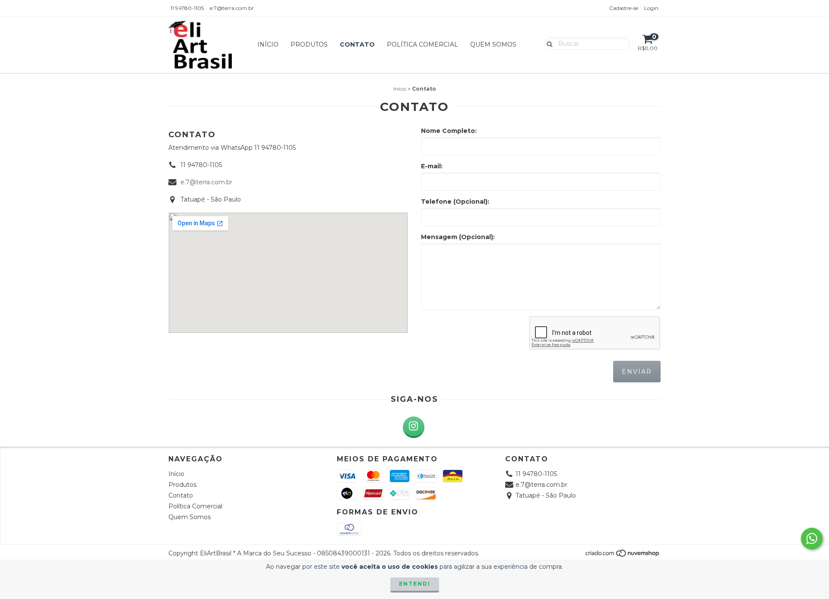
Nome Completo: (449, 131)
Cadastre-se (623, 8)
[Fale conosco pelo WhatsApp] (812, 538)
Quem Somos (493, 44)
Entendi (414, 583)
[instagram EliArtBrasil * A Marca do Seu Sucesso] (413, 427)
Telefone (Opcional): (455, 201)
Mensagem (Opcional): (458, 237)
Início (267, 44)
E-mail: (432, 166)
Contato (357, 44)
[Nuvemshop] (623, 555)
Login (651, 8)
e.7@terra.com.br (232, 8)
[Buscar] (547, 43)
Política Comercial (422, 44)
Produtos (309, 44)
